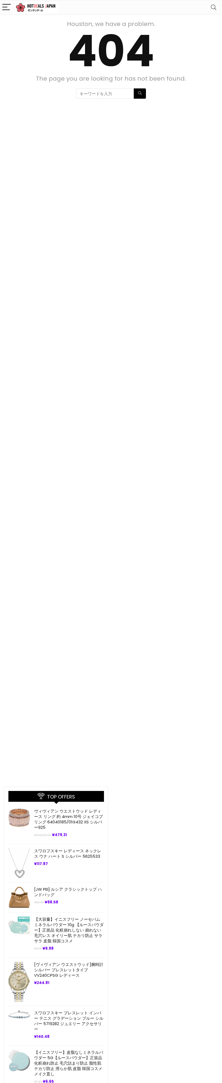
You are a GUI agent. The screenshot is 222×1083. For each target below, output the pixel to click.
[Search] (213, 7)
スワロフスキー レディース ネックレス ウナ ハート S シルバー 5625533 (67, 853)
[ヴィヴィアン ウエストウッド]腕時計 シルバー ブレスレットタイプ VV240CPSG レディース (68, 970)
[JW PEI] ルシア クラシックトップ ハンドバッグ (68, 891)
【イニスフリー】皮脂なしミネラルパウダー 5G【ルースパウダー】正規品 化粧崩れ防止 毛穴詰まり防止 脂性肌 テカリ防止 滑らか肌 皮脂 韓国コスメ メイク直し (68, 1063)
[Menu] (6, 7)
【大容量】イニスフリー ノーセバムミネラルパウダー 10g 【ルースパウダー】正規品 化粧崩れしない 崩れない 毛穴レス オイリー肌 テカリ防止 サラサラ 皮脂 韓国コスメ (69, 930)
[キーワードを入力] (140, 93)
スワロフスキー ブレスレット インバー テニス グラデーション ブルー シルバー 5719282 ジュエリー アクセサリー (68, 1021)
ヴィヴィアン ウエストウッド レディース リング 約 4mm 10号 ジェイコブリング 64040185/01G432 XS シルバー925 (68, 819)
